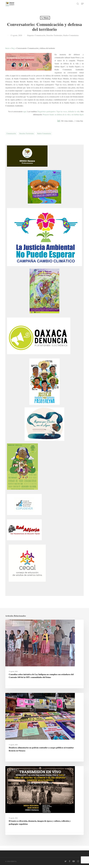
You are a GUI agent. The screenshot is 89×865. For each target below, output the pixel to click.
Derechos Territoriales (54, 35)
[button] (82, 4)
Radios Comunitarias (71, 35)
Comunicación (40, 35)
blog (13, 48)
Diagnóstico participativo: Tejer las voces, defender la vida (58, 111)
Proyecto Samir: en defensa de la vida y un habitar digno (63, 114)
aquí (24, 111)
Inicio (7, 48)
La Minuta (45, 18)
